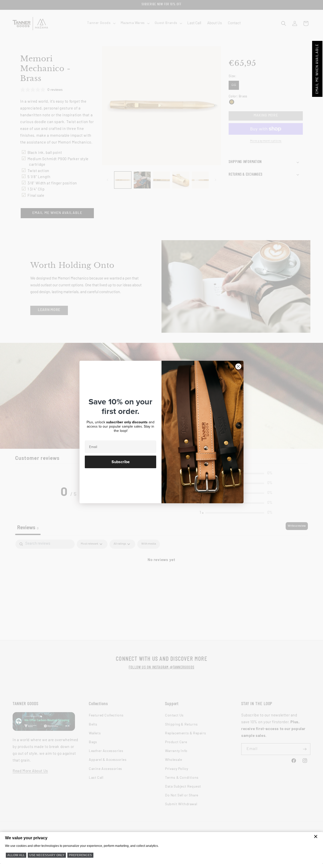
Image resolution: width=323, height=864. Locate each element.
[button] (317, 68)
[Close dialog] (238, 366)
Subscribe (121, 461)
